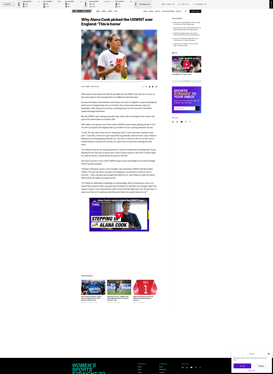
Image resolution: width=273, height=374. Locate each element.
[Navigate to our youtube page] (181, 122)
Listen (157, 11)
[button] (269, 354)
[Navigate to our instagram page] (173, 122)
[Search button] (185, 11)
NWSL (98, 11)
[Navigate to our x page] (190, 122)
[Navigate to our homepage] (81, 11)
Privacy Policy (251, 370)
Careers (161, 372)
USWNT (110, 11)
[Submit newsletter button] (197, 108)
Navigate (142, 364)
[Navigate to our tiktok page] (177, 122)
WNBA (104, 11)
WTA (115, 11)
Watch (151, 11)
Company (163, 364)
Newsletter (162, 369)
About (161, 367)
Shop (178, 11)
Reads (146, 11)
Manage (261, 366)
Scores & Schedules (168, 11)
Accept (242, 366)
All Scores (271, 4)
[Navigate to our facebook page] (186, 122)
